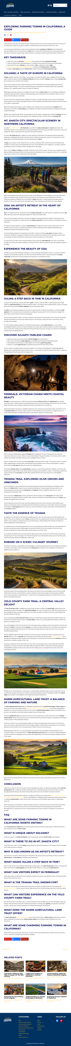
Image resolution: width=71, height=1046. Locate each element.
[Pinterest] (51, 5)
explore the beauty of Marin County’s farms (38, 708)
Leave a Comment (8, 32)
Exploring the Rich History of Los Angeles (13, 997)
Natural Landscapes (30, 32)
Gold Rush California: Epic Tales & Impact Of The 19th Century (14, 975)
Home (5, 12)
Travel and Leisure (25, 12)
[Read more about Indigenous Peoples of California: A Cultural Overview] (35, 966)
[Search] (66, 5)
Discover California (13, 12)
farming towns (28, 61)
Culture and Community (10, 15)
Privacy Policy (40, 1026)
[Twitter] (7, 35)
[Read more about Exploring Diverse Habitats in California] (57, 989)
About (38, 1020)
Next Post (66, 949)
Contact (39, 1022)
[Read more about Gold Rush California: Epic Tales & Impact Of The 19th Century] (14, 966)
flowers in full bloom (56, 636)
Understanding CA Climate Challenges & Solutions (35, 997)
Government (22, 1030)
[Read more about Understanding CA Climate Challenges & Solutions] (35, 989)
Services (39, 1030)
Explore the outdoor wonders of (19, 67)
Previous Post (6, 949)
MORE (20, 15)
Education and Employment (26, 1028)
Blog (20, 1020)
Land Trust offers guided (22, 917)
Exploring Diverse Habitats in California (57, 997)
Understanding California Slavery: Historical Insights (56, 974)
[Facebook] (48, 5)
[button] (18, 12)
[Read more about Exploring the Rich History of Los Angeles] (14, 989)
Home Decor (62, 12)
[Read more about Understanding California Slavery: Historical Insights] (57, 966)
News (20, 1035)
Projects (39, 1028)
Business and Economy (38, 12)
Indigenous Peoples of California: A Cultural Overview (34, 975)
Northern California (15, 128)
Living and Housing (51, 12)
